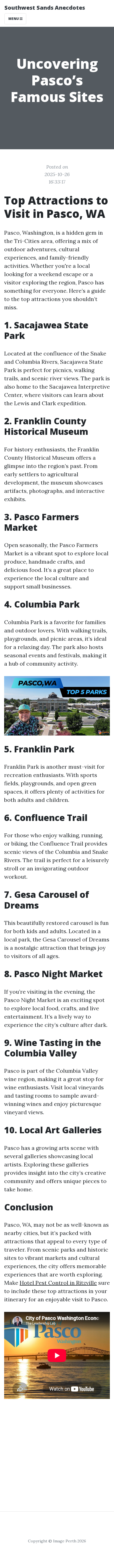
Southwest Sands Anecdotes (44, 7)
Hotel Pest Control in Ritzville (58, 1282)
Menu (14, 18)
